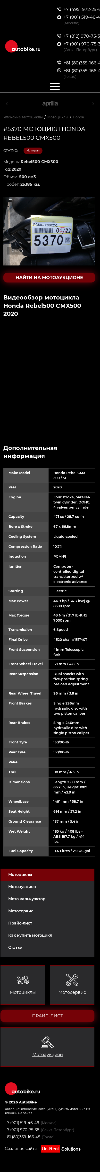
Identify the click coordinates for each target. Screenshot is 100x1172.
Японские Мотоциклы (23, 117)
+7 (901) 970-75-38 (22, 1130)
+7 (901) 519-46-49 (22, 1122)
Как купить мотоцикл (30, 935)
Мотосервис (20, 911)
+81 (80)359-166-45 (22, 1137)
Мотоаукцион (22, 886)
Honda (78, 117)
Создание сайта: (21, 1148)
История (33, 150)
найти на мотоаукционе (49, 277)
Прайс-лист (20, 923)
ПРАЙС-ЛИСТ (47, 1016)
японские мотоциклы (38, 1109)
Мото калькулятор (26, 899)
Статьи (15, 947)
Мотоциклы (20, 874)
